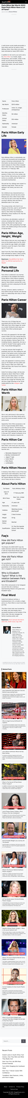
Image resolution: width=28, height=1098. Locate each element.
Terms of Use (14, 1089)
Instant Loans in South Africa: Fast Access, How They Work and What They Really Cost (13, 1057)
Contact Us (12, 1086)
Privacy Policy (20, 1086)
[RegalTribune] (6, 2)
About (5, 1086)
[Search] (23, 1041)
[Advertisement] (14, 29)
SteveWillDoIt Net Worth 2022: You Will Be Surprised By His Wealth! (12, 261)
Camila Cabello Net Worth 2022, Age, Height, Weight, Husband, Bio (14, 663)
